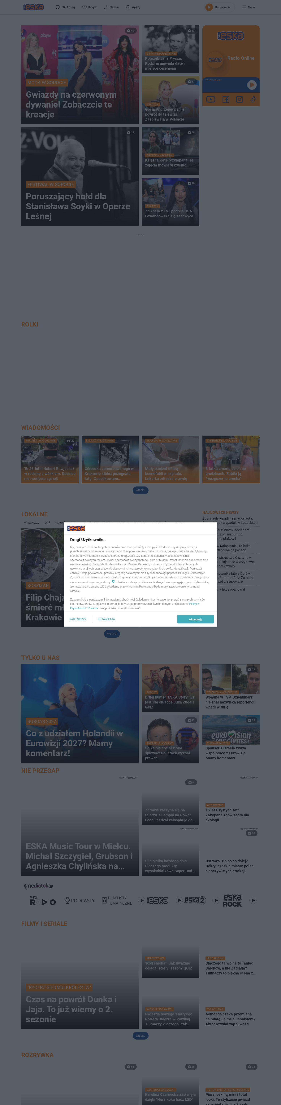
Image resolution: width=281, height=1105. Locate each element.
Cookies (93, 608)
